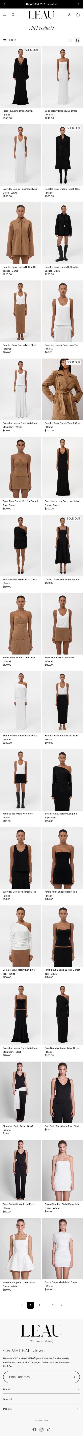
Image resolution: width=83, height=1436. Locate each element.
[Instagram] (41, 1429)
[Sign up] (74, 1377)
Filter (12, 40)
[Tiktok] (48, 1429)
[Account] (69, 14)
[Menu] (4, 14)
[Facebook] (34, 1429)
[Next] (61, 1305)
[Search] (13, 14)
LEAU (45, 1420)
